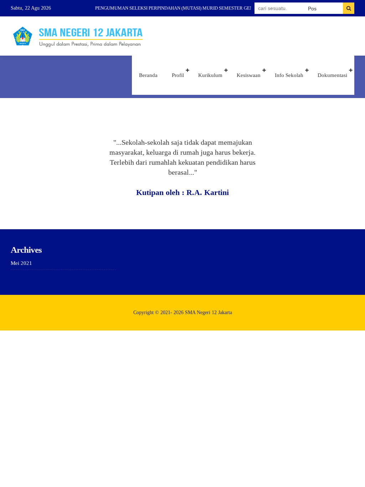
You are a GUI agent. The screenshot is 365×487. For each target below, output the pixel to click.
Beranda (148, 75)
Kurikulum (210, 75)
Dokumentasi (332, 75)
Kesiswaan (249, 75)
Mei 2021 (21, 263)
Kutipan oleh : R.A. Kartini (182, 192)
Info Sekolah (289, 75)
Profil (178, 75)
